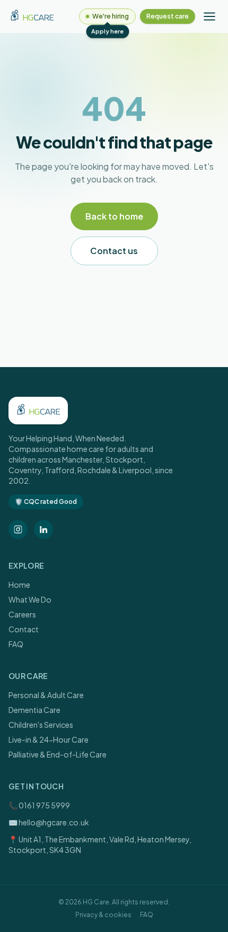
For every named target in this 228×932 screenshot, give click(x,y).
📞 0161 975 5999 (39, 805)
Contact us (114, 250)
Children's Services (40, 724)
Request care (167, 16)
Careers (22, 614)
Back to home (114, 216)
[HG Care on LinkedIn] (43, 529)
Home (19, 584)
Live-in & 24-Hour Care (48, 739)
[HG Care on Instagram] (18, 529)
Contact (23, 629)
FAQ (15, 644)
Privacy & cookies (103, 915)
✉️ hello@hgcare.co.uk (48, 822)
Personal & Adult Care (46, 695)
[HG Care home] (31, 16)
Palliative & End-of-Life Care (57, 754)
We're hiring (110, 16)
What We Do (29, 599)
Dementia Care (34, 710)
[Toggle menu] (209, 16)
